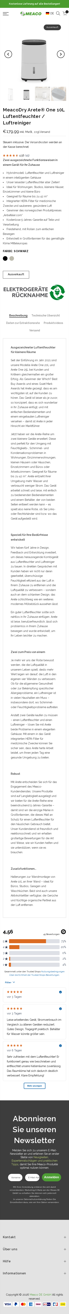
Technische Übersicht (45, 315)
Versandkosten (39, 142)
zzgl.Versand (42, 131)
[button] (48, 13)
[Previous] (8, 54)
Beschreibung (18, 315)
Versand (34, 330)
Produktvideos (53, 322)
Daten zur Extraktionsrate (23, 322)
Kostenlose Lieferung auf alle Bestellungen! (34, 3)
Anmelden (51, 1177)
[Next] (61, 54)
